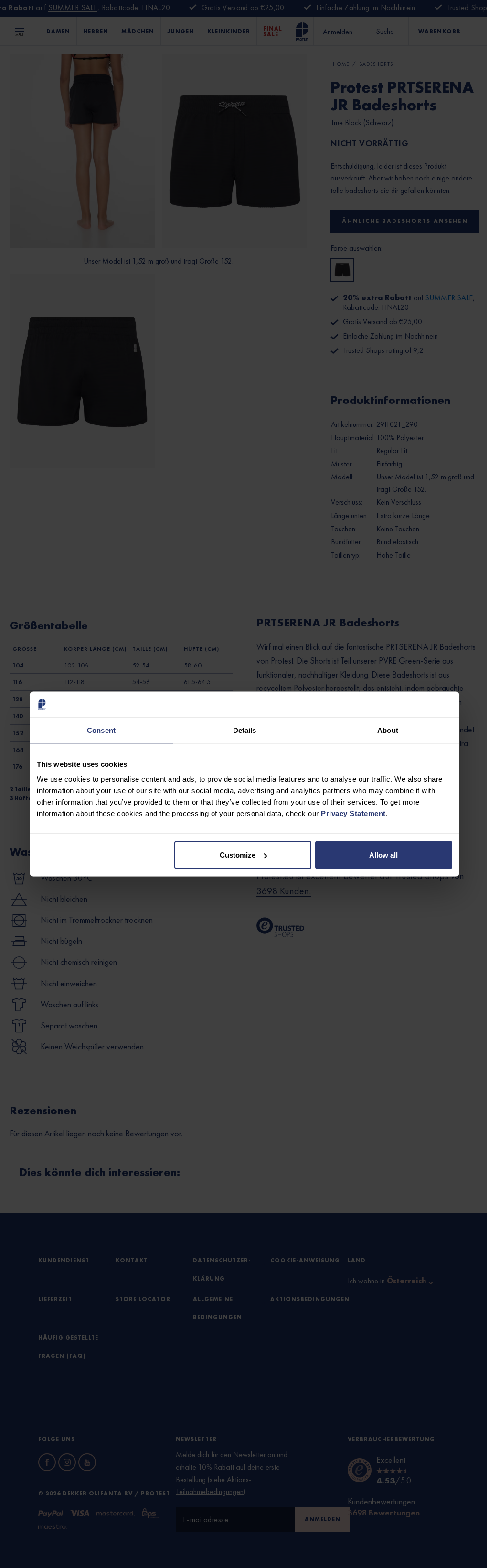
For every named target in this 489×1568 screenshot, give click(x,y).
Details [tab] (244, 730)
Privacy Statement (353, 813)
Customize (237, 855)
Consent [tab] (101, 730)
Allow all (383, 855)
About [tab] (387, 730)
